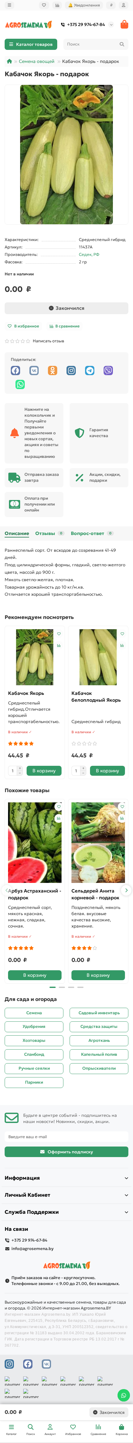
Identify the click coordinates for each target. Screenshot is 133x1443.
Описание (17, 533)
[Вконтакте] (34, 370)
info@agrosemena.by (32, 1248)
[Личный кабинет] (123, 5)
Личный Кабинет (27, 1195)
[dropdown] (9, 5)
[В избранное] (58, 633)
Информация (22, 1178)
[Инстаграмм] (71, 370)
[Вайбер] (108, 370)
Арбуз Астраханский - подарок (34, 894)
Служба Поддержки (32, 1212)
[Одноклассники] (52, 370)
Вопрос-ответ (91, 533)
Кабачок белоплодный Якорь (96, 696)
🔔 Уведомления (84, 5)
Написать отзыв (47, 341)
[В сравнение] (58, 645)
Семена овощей (36, 61)
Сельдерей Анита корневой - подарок (95, 894)
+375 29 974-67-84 (86, 24)
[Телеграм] (89, 370)
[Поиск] (122, 44)
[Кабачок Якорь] (35, 657)
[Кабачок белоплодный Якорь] (98, 657)
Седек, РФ (89, 254)
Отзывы (48, 533)
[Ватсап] (20, 384)
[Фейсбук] (15, 370)
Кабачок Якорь (26, 693)
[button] (7, 890)
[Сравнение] (57, 5)
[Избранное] (44, 5)
